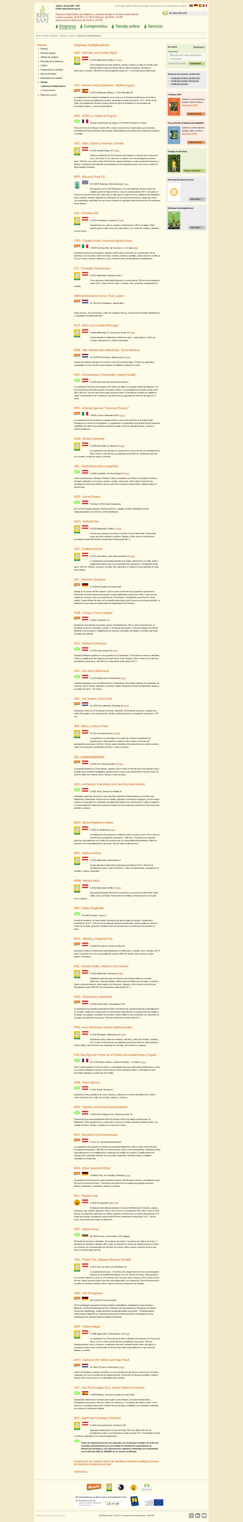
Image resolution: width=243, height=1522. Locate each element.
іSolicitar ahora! (194, 114)
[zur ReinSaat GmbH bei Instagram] (191, 1515)
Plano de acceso (158, 6)
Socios (72, 36)
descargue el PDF (189, 105)
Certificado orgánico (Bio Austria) (185, 81)
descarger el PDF (189, 133)
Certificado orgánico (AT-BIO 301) (185, 78)
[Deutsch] (196, 6)
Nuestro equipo (48, 53)
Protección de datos (140, 6)
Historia (44, 49)
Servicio (155, 26)
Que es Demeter (48, 74)
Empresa (67, 26)
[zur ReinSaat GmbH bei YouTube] (204, 1515)
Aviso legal (120, 6)
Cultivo (44, 65)
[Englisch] (191, 6)
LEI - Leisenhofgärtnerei (89, 756)
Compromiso (95, 26)
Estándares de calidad (51, 78)
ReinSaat (53, 36)
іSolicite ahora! (194, 142)
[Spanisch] (200, 6)
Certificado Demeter (179, 84)
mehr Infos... (196, 199)
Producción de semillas (52, 70)
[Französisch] (205, 6)
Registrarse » (199, 47)
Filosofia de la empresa (52, 61)
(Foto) (119, 60)
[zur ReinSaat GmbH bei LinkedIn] (197, 1515)
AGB (128, 6)
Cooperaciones (48, 90)
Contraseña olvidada (177, 63)
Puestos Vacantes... (192, 171)
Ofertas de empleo (49, 57)
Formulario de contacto (177, 6)
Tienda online (127, 26)
